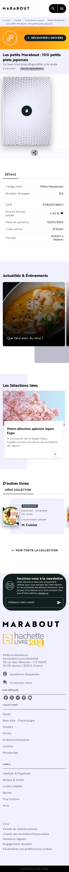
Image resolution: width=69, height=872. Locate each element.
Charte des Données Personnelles (26, 834)
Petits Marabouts (56, 20)
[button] (45, 38)
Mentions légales (14, 839)
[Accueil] (18, 8)
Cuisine (17, 20)
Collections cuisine (34, 20)
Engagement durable (17, 844)
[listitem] (6, 698)
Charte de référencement (20, 829)
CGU (6, 824)
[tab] (10, 174)
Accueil (6, 20)
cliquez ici (43, 593)
